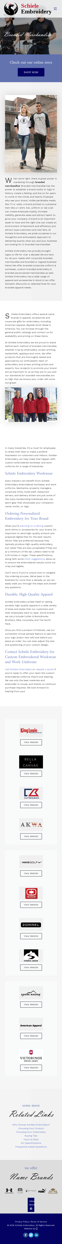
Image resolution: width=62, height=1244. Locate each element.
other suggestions (34, 559)
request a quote (45, 669)
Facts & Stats (31, 1139)
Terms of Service (39, 1222)
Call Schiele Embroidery (18, 669)
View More (32, 1203)
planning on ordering (31, 526)
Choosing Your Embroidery (31, 1132)
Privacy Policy (22, 1222)
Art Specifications (31, 1143)
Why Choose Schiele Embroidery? (31, 1124)
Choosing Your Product (31, 1128)
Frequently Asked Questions (31, 1146)
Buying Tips (31, 1135)
